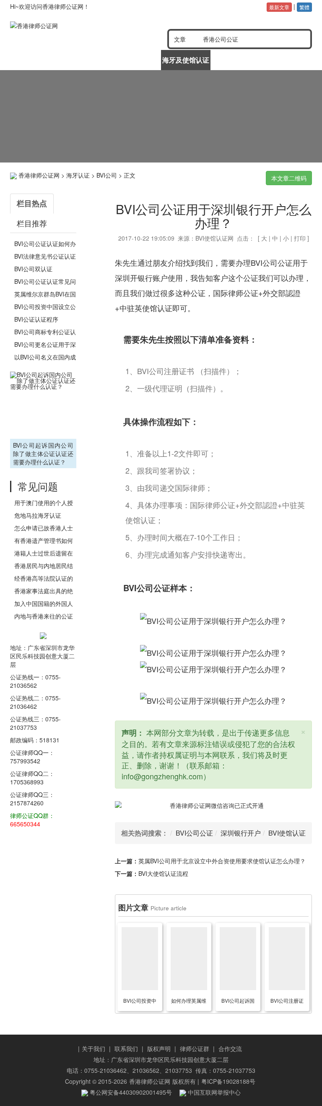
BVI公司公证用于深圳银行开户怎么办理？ (214, 216)
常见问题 (38, 486)
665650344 (25, 824)
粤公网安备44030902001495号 (130, 1092)
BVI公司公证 (194, 833)
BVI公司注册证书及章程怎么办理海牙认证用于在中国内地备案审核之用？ (286, 1002)
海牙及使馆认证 (185, 60)
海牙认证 (78, 175)
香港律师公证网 (39, 175)
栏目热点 (32, 203)
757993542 (25, 761)
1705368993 (27, 782)
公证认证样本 (236, 60)
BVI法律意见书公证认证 (45, 256)
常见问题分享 (286, 60)
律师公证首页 (35, 60)
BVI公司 (106, 175)
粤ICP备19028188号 (228, 1081)
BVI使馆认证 (287, 833)
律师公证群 (194, 1048)
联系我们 (126, 1048)
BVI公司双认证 (33, 269)
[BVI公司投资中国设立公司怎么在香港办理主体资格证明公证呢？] (140, 958)
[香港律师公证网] (69, 25)
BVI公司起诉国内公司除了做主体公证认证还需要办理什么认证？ (43, 453)
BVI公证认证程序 (36, 319)
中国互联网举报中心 (213, 1092)
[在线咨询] (161, 116)
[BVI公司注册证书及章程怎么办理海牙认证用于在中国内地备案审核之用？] (287, 958)
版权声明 (159, 1048)
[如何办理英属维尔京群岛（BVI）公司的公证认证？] (189, 958)
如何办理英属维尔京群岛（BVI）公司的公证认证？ (188, 1002)
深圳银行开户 (241, 833)
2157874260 (27, 803)
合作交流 (230, 1048)
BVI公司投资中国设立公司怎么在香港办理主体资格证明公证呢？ (139, 1002)
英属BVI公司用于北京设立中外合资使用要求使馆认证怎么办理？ (222, 861)
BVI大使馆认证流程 (163, 873)
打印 (300, 238)
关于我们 (93, 1048)
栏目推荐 (32, 223)
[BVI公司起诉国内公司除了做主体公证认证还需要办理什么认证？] (43, 404)
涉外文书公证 (135, 60)
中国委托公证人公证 (85, 62)
